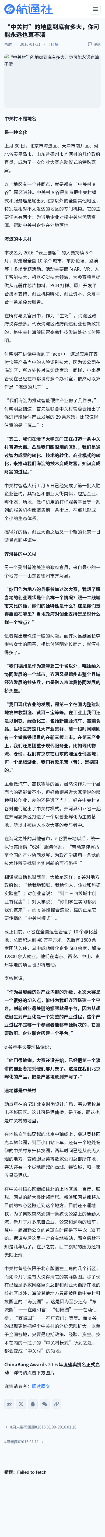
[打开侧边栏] (95, 9)
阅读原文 (41, 1386)
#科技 (53, 44)
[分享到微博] (9, 1404)
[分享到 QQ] (33, 1404)
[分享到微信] (45, 1404)
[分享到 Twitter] (21, 1404)
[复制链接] (56, 1404)
